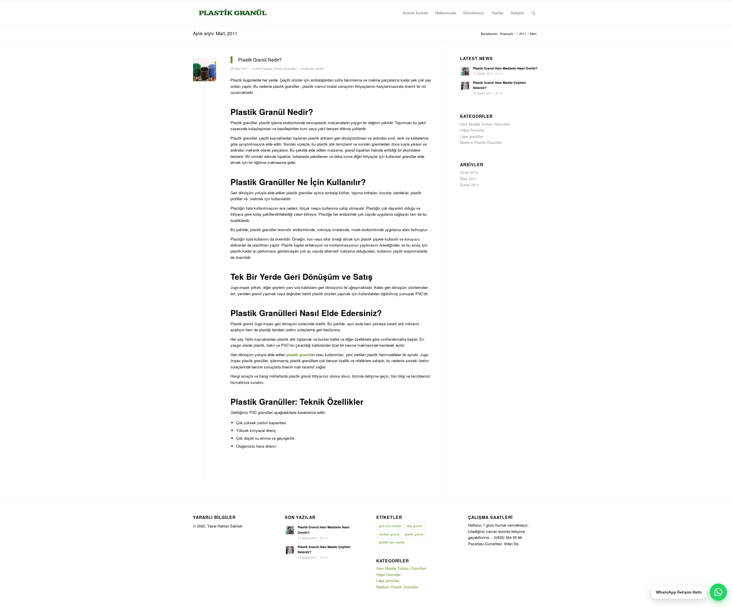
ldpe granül (414, 525)
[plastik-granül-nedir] (204, 69)
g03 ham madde (390, 525)
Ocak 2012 (469, 172)
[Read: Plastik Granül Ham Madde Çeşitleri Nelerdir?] (465, 86)
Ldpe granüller (471, 136)
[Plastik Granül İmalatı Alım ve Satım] (230, 12)
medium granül (389, 534)
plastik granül (414, 534)
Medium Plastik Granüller (481, 142)
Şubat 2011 (469, 184)
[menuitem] (415, 12)
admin (319, 68)
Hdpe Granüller (472, 130)
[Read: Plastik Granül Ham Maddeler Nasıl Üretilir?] (465, 71)
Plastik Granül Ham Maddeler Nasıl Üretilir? (505, 68)
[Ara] (533, 12)
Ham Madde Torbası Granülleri (276, 68)
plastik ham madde (392, 542)
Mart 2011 (468, 178)
